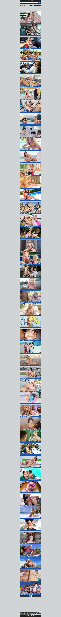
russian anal (35, 612)
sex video (21, 612)
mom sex (27, 612)
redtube (37, 612)
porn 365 (31, 613)
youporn (24, 613)
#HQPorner (34, 3)
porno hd (32, 612)
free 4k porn (24, 612)
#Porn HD (26, 3)
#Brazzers (22, 3)
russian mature (37, 613)
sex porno (21, 613)
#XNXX (30, 3)
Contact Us (34, 616)
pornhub (40, 613)
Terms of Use (27, 616)
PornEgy (39, 3)
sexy (29, 613)
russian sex (29, 612)
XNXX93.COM (30, 0)
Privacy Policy (31, 616)
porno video (33, 613)
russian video (26, 613)
